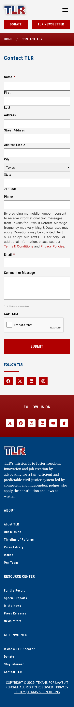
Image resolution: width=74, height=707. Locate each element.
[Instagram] (43, 381)
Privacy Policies (52, 246)
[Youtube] (53, 423)
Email (9, 254)
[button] (65, 9)
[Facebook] (8, 381)
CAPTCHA (11, 314)
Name (9, 77)
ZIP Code (10, 189)
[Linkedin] (31, 381)
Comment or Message (19, 272)
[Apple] (64, 423)
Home (8, 39)
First (7, 92)
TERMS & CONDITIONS (43, 692)
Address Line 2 (14, 145)
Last (7, 107)
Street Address (14, 130)
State (7, 174)
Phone (8, 197)
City (7, 159)
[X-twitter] (20, 381)
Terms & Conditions (18, 246)
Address (10, 115)
